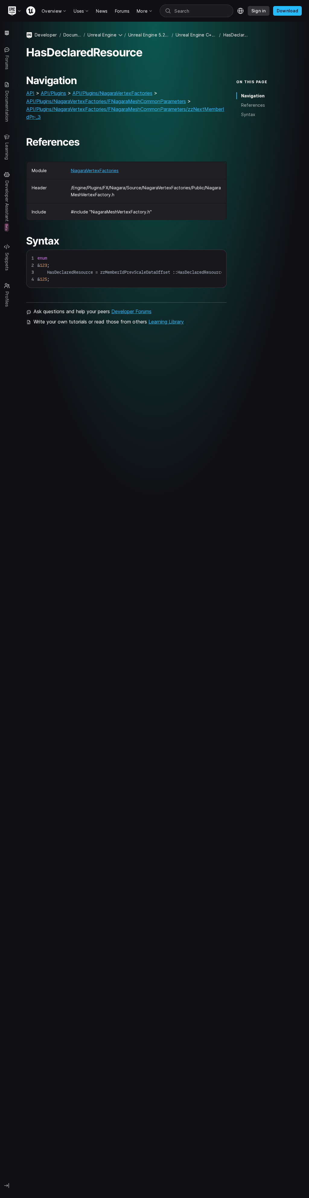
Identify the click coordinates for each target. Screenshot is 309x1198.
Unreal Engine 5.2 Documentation (148, 34)
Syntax (248, 114)
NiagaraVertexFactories (95, 170)
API (30, 93)
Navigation (253, 95)
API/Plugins (53, 93)
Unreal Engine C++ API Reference (196, 34)
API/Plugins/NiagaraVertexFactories (112, 93)
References (253, 105)
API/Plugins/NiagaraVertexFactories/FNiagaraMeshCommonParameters (106, 101)
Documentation (72, 34)
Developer (46, 34)
